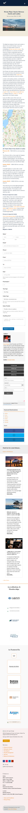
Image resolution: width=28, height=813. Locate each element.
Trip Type (5, 288)
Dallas (6, 413)
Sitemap (15, 809)
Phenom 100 (6, 151)
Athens (6, 417)
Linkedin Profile (11, 359)
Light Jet (6, 92)
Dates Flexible (6, 306)
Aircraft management (8, 752)
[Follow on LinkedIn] (9, 761)
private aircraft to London (15, 49)
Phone (5, 250)
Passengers (6, 281)
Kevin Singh (11, 16)
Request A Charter (8, 328)
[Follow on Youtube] (12, 761)
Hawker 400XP (6, 164)
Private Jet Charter (8, 747)
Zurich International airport (9, 216)
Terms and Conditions (9, 797)
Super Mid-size (13, 92)
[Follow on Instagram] (7, 761)
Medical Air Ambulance (9, 756)
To (4, 264)
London (6, 420)
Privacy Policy (7, 799)
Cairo (6, 415)
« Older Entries (6, 580)
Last (16, 239)
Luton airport (17, 206)
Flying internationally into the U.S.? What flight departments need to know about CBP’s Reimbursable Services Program (14, 472)
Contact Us (6, 740)
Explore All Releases (8, 451)
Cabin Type (6, 296)
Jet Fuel (5, 754)
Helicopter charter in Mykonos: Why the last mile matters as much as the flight (13, 513)
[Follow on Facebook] (4, 761)
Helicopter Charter (8, 749)
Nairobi (6, 422)
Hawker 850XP (6, 181)
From (4, 257)
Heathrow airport (12, 208)
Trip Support (7, 750)
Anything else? (7, 315)
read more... (10, 494)
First (4, 239)
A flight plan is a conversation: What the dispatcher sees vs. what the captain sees (14, 553)
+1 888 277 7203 (17, 93)
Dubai (6, 418)
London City (9, 209)
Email (4, 242)
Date (4, 271)
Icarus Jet (10, 809)
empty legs (19, 74)
